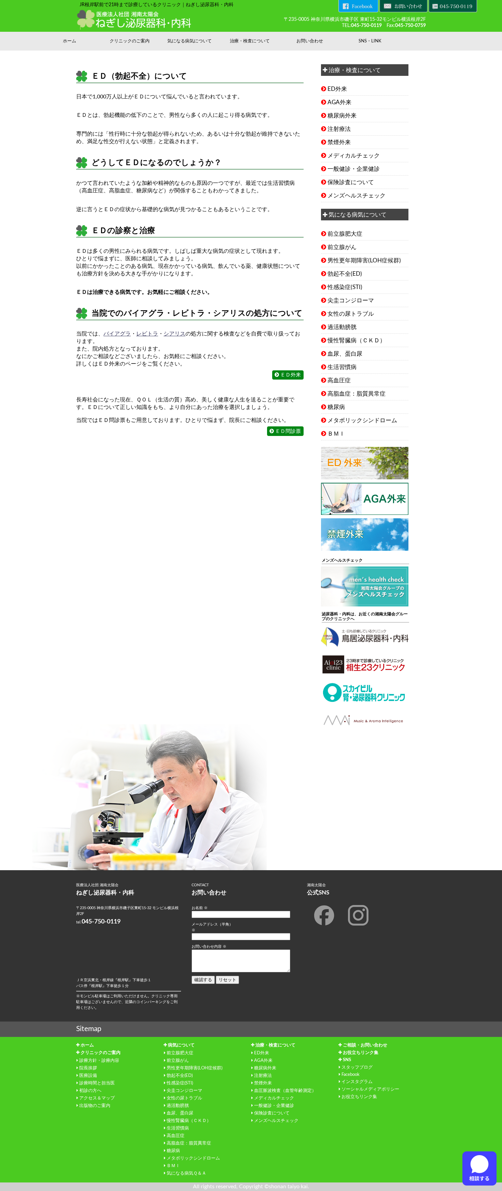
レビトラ (147, 334)
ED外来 (337, 89)
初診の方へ (90, 1091)
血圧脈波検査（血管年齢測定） (285, 1091)
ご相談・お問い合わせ (365, 1045)
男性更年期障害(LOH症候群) (364, 260)
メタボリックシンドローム (362, 420)
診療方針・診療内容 (99, 1060)
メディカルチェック (353, 156)
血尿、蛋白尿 (344, 354)
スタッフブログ (357, 1067)
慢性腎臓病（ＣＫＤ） (356, 340)
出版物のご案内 (94, 1106)
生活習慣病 (342, 367)
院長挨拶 (88, 1068)
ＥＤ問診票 (288, 431)
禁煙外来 (339, 142)
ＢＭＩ (336, 434)
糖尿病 (336, 407)
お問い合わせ (309, 41)
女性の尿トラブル (350, 314)
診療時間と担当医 (97, 1083)
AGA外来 (339, 102)
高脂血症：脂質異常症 (356, 394)
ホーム (69, 41)
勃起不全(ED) (344, 274)
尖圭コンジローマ (350, 300)
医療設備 (88, 1075)
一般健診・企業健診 (353, 169)
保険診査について (350, 182)
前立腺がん (342, 247)
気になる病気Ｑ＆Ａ (186, 1173)
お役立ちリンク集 (360, 1053)
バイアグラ (117, 334)
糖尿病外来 (342, 116)
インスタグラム (357, 1082)
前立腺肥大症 (344, 234)
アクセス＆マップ (97, 1098)
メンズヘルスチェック (356, 195)
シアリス (174, 334)
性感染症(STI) (344, 287)
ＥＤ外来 (290, 375)
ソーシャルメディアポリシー (370, 1089)
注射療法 (339, 129)
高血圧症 (339, 380)
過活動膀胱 (342, 327)
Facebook (350, 1074)
